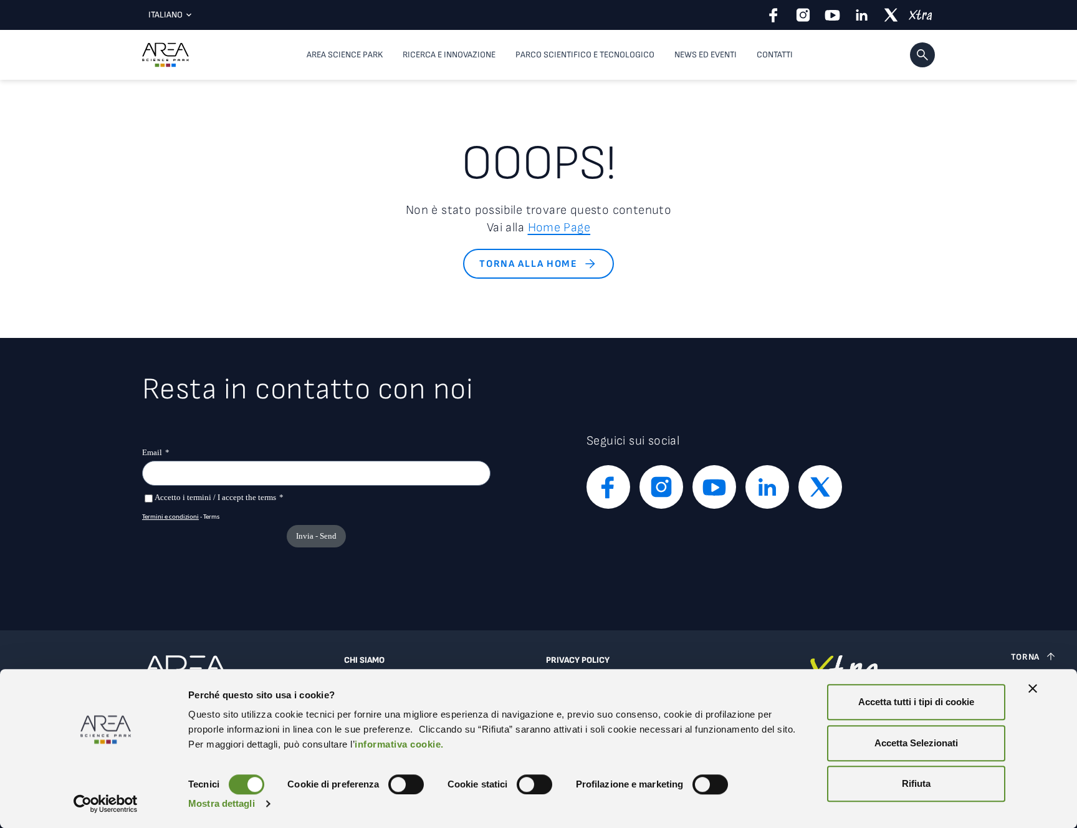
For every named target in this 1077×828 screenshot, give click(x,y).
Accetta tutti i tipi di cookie (916, 701)
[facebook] (773, 15)
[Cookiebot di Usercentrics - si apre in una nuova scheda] (105, 803)
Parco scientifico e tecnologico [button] (584, 54)
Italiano (165, 14)
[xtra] (920, 15)
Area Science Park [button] (345, 54)
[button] (922, 54)
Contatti (775, 54)
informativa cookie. (399, 744)
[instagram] (803, 15)
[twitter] (890, 15)
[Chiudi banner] (1032, 688)
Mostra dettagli (221, 803)
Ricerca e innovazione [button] (449, 54)
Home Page (559, 227)
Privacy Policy (578, 660)
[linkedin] (861, 15)
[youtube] (832, 15)
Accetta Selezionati (916, 743)
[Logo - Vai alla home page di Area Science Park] (165, 54)
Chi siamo (364, 660)
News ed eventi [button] (705, 54)
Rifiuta (916, 783)
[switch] (406, 784)
